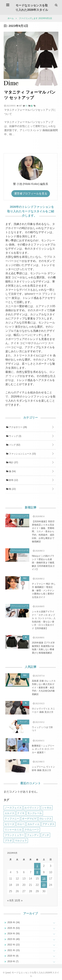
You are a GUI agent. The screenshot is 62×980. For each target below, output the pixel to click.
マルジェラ (21, 840)
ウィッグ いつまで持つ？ (42, 729)
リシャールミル (13, 829)
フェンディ (33, 835)
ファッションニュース (22, 453)
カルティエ (33, 824)
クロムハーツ (31, 829)
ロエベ (20, 824)
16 (43, 878)
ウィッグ (14, 436)
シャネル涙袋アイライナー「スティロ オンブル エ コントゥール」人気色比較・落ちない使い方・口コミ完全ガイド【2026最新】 (44, 620)
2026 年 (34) (13, 922)
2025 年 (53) (13, 928)
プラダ (8, 840)
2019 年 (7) (12, 961)
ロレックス (45, 818)
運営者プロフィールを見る (30, 193)
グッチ (45, 835)
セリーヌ (9, 824)
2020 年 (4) (12, 955)
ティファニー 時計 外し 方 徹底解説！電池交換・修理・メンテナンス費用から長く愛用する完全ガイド (44, 590)
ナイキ (20, 813)
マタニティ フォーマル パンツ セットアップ (30, 94)
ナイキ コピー (19, 343)
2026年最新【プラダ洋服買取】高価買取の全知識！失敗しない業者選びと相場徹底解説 (43, 647)
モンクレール (34, 813)
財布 (13, 480)
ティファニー (12, 818)
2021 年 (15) (13, 950)
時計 (13, 462)
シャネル (46, 807)
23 (43, 884)
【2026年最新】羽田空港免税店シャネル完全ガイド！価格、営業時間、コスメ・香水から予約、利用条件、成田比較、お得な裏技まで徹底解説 (43, 531)
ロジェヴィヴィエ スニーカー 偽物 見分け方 (43, 710)
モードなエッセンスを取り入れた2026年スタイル (32, 7)
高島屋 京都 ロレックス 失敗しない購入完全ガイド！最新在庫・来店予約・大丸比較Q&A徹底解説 (44, 688)
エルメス (9, 813)
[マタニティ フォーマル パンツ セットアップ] (31, 85)
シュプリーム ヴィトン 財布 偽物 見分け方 (43, 769)
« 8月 (10, 900)
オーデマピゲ (29, 818)
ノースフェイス (13, 807)
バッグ (14, 445)
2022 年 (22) (13, 944)
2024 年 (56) (13, 933)
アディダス (48, 824)
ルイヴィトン (31, 807)
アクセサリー (17, 427)
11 (26, 106)
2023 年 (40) (13, 939)
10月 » (18, 900)
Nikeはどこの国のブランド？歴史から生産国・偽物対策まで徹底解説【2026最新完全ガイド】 (43, 563)
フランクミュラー (14, 835)
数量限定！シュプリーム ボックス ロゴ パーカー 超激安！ (43, 749)
